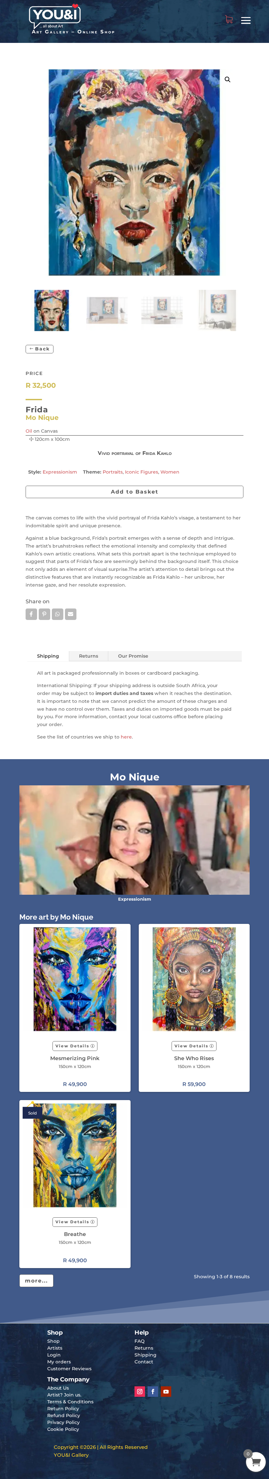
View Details (72, 1045)
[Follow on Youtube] (166, 1391)
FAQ (139, 1341)
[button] (228, 79)
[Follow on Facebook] (153, 1391)
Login (54, 1355)
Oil (29, 431)
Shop (53, 1341)
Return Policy (63, 1409)
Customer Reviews (69, 1369)
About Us (58, 1388)
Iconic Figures (141, 472)
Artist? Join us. (64, 1395)
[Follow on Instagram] (139, 1391)
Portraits (113, 472)
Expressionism (60, 472)
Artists (54, 1348)
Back (42, 349)
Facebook (31, 614)
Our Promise (133, 656)
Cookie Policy (63, 1429)
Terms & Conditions (70, 1402)
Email (70, 614)
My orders (59, 1362)
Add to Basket (134, 492)
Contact (143, 1362)
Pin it (44, 614)
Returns (88, 656)
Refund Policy (63, 1415)
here (126, 737)
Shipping (48, 656)
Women (169, 472)
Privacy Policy (63, 1422)
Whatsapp (57, 614)
